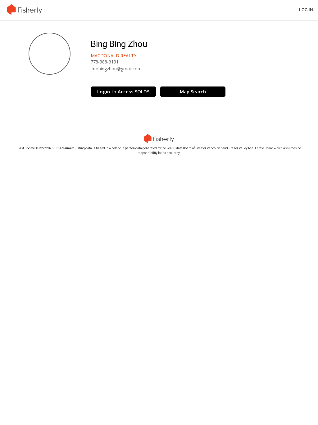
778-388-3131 (105, 62)
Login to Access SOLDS (123, 91)
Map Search (193, 91)
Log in (306, 9)
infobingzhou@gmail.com (116, 69)
